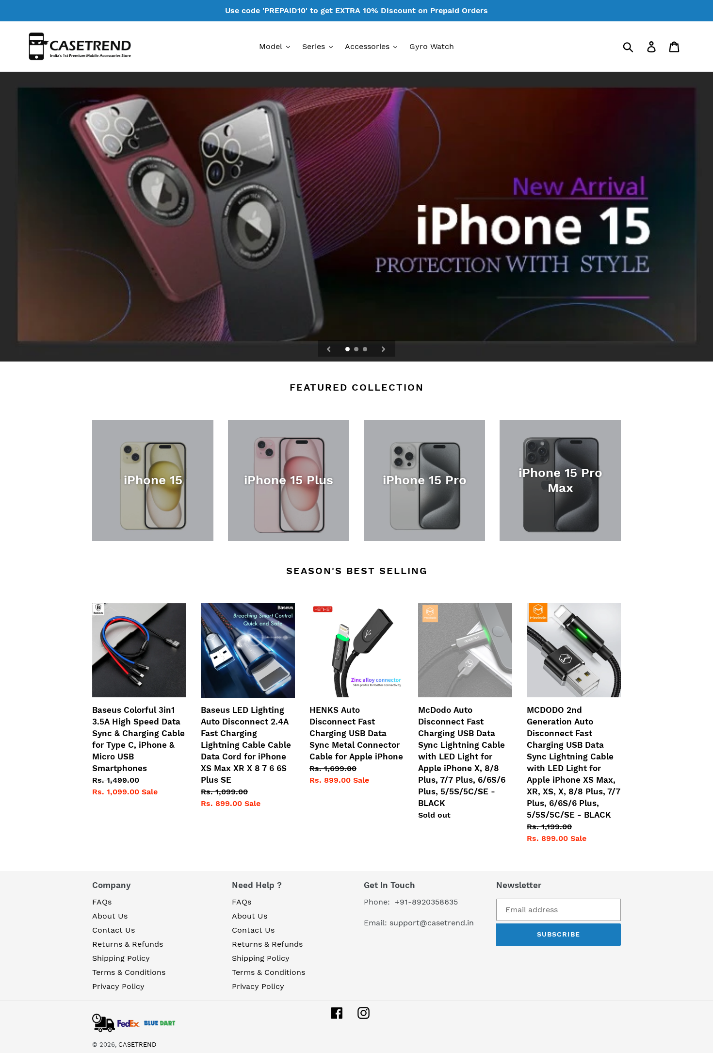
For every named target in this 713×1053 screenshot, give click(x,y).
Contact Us (113, 930)
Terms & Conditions (128, 972)
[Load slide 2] (357, 350)
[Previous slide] (329, 348)
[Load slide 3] (366, 350)
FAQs (102, 901)
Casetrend (137, 1044)
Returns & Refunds (127, 944)
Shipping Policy (121, 958)
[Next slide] (383, 348)
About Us (110, 916)
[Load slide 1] (348, 350)
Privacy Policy (118, 986)
